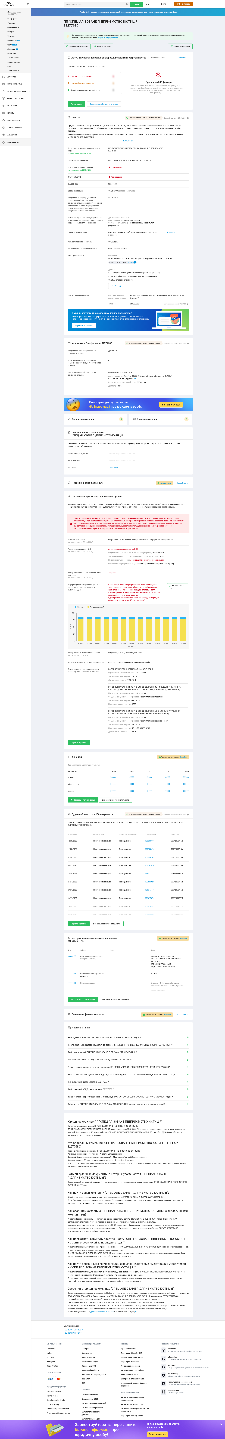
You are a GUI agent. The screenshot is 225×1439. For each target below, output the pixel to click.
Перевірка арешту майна (132, 1416)
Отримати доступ (165, 483)
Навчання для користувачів (94, 1374)
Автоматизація (13, 71)
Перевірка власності (130, 1362)
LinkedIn (50, 1353)
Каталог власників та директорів (91, 1413)
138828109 (149, 857)
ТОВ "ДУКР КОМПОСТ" (73, 1330)
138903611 (149, 841)
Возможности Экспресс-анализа (104, 104)
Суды (11, 45)
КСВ (83, 1383)
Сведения (11, 36)
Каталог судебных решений (94, 1403)
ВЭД (9, 66)
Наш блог (86, 1379)
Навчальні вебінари (90, 1370)
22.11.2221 (72, 974)
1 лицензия (113, 467)
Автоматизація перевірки (132, 1370)
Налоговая (11, 53)
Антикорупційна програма (58, 1413)
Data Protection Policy (56, 1400)
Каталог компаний (90, 1395)
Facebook (51, 1349)
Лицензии (12, 49)
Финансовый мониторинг (132, 1357)
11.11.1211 (72, 956)
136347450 (149, 865)
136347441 (149, 890)
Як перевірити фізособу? (132, 1404)
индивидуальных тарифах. (165, 12)
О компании (87, 1353)
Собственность (13, 27)
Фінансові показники (130, 1366)
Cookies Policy (53, 1404)
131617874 (149, 898)
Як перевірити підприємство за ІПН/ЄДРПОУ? (135, 1410)
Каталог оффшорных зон (92, 1407)
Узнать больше (171, 404)
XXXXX (113, 777)
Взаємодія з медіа (90, 1362)
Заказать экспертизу (182, 46)
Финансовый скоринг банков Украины (134, 1384)
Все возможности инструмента (115, 800)
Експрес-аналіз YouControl (133, 1379)
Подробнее (170, 232)
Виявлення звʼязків (129, 1374)
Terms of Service (54, 1392)
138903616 (149, 849)
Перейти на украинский (108, 37)
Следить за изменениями (79, 46)
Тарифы (85, 1349)
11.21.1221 (72, 983)
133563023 (149, 882)
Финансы (11, 23)
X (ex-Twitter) (52, 1366)
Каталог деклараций (91, 1419)
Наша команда (88, 1357)
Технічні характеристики (58, 1409)
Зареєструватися (157, 1434)
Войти (163, 4)
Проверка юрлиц (128, 1349)
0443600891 (135, 304)
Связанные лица (13, 62)
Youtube (50, 1357)
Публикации (13, 40)
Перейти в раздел (78, 743)
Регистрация (184, 4)
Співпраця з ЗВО (89, 1366)
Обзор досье (12, 19)
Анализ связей (13, 58)
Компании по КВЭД (90, 1399)
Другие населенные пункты (102, 1312)
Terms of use (52, 1396)
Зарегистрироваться (84, 325)
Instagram (51, 1362)
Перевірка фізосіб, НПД (131, 1353)
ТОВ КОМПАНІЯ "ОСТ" (73, 1333)
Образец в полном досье (84, 800)
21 (135, 379)
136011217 (149, 874)
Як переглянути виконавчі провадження (132, 1398)
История (10, 32)
